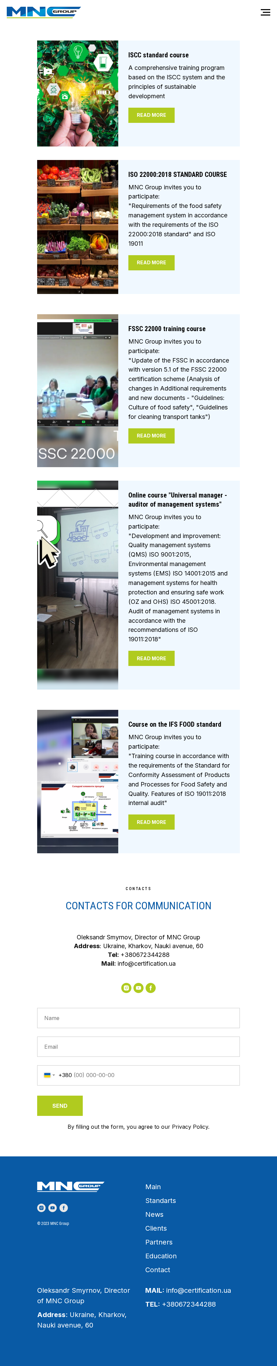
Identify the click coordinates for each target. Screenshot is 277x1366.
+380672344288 (145, 954)
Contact (157, 1270)
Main (153, 1187)
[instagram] (126, 988)
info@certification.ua (147, 963)
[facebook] (151, 988)
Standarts (160, 1201)
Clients (156, 1228)
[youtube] (138, 988)
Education (161, 1256)
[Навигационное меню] (265, 12)
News (154, 1214)
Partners (159, 1242)
